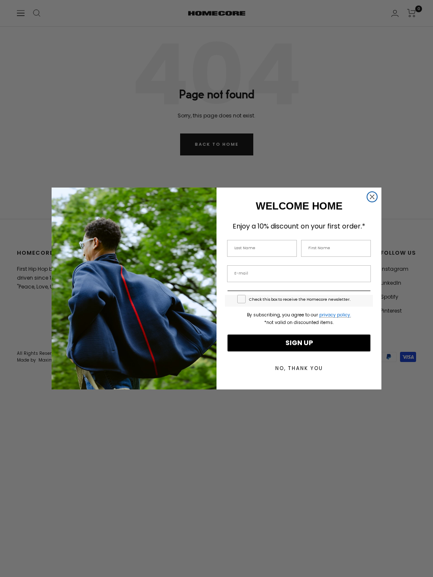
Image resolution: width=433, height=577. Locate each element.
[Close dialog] (372, 197)
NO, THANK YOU (299, 368)
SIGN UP (299, 343)
